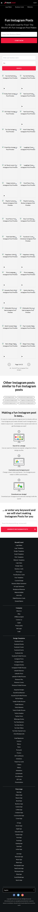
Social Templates (19, 554)
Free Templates (19, 577)
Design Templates (19, 551)
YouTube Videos (19, 728)
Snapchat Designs (19, 689)
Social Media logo (19, 877)
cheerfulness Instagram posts (27, 403)
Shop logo (19, 874)
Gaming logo (19, 843)
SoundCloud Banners (19, 692)
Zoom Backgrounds (19, 733)
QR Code (19, 779)
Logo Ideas (19, 563)
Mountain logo (19, 856)
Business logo (19, 804)
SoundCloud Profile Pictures (19, 695)
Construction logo (19, 815)
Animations (19, 770)
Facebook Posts (19, 641)
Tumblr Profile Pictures (19, 701)
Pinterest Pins (19, 679)
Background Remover (19, 589)
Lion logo (19, 853)
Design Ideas (19, 566)
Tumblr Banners (19, 704)
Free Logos (19, 571)
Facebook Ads (19, 653)
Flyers (19, 747)
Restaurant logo (19, 871)
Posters (19, 753)
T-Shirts (19, 764)
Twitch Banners (19, 707)
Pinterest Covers (19, 682)
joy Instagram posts (9, 397)
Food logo (19, 840)
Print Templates (19, 557)
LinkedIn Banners (19, 670)
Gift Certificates (19, 756)
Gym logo (19, 846)
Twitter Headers (19, 713)
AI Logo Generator (19, 586)
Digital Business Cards (19, 598)
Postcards (19, 750)
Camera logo (19, 806)
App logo (19, 792)
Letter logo (19, 849)
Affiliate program (19, 616)
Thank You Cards (19, 761)
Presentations (19, 782)
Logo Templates (19, 548)
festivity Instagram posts (10, 403)
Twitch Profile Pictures (19, 710)
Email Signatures (19, 738)
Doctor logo (19, 825)
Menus (19, 744)
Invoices (19, 741)
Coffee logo (19, 809)
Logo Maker (8, 7)
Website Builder (19, 592)
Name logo (19, 862)
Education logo (19, 831)
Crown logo (19, 818)
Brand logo (19, 801)
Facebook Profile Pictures (19, 656)
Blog (19, 614)
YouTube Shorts (19, 725)
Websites (30, 7)
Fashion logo (19, 834)
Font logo (19, 837)
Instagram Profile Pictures (19, 667)
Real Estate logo (19, 868)
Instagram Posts (19, 659)
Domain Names (19, 601)
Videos (19, 767)
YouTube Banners (19, 722)
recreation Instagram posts (11, 400)
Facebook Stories (19, 644)
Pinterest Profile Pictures (19, 685)
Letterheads (19, 773)
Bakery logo (19, 795)
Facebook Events (19, 650)
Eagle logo (19, 828)
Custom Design (19, 580)
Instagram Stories (19, 665)
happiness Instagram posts (27, 400)
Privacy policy (19, 625)
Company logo (19, 812)
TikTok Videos (19, 698)
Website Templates (19, 560)
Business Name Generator (19, 583)
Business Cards (19, 7)
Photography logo (19, 865)
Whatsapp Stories (19, 719)
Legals (19, 622)
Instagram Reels (19, 662)
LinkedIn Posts (19, 673)
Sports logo (19, 880)
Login (19, 631)
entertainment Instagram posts (25, 397)
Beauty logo (19, 798)
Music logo (19, 859)
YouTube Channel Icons (19, 731)
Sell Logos (19, 628)
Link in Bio (19, 595)
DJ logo (19, 823)
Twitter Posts (19, 716)
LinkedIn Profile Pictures (19, 676)
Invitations (19, 758)
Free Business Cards (19, 574)
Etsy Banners (19, 776)
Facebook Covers (19, 647)
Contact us (19, 619)
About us (19, 611)
